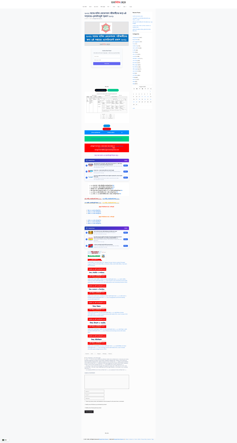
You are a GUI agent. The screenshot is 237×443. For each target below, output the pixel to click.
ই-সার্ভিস (134, 50)
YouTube (102, 148)
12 (142, 96)
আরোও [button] (124, 6)
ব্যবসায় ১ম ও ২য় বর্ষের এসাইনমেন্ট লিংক (94, 212)
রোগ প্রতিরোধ (135, 75)
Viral (134, 44)
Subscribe (106, 63)
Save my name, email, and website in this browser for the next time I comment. (105, 401)
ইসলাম (114, 6)
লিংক (113, 185)
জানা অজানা (135, 62)
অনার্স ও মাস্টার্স (135, 48)
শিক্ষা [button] (108, 6)
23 (133, 102)
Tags (152, 439)
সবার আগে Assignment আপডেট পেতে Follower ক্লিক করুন (106, 139)
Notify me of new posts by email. (94, 407)
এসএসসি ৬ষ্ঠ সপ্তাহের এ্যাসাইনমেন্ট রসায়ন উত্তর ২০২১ (96, 364)
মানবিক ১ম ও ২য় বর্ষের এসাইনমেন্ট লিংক (94, 220)
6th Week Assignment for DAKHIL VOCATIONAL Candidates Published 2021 (100, 360)
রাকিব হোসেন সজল (103, 132)
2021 (87, 359)
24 (136, 102)
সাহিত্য (134, 81)
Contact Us (131, 439)
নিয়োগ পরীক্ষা (85, 6)
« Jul (134, 108)
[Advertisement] (107, 77)
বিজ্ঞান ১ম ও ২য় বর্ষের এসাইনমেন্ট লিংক (94, 210)
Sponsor (149, 439)
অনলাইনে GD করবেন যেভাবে (138, 16)
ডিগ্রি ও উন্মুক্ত (135, 65)
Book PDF (135, 39)
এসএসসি (94, 357)
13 (145, 96)
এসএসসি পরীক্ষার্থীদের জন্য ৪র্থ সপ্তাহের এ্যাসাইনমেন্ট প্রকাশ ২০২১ (114, 364)
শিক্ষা (86, 357)
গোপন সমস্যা (135, 60)
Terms (135, 439)
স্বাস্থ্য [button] (118, 6)
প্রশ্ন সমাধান (96, 6)
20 (145, 99)
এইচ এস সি (135, 54)
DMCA (139, 439)
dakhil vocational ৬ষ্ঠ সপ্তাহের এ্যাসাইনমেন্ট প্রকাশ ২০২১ (108, 361)
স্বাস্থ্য (134, 83)
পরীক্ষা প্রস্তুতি (103, 6)
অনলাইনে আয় (135, 46)
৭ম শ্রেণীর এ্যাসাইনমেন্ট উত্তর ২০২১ (110, 199)
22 (150, 99)
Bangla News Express (104, 439)
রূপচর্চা (134, 73)
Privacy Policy (144, 439)
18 (139, 99)
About (127, 439)
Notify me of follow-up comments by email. (96, 404)
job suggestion (136, 41)
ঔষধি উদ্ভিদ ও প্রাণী (136, 58)
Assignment (90, 357)
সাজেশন (90, 6)
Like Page (109, 148)
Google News (119, 146)
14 (147, 96)
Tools (130, 6)
